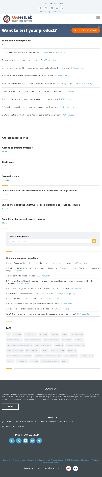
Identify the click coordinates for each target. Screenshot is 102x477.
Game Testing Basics (43, 345)
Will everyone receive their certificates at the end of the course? (34, 293)
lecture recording (32, 351)
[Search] (94, 241)
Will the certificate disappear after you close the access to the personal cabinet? (42, 314)
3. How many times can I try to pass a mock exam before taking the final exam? (43, 68)
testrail (64, 361)
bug (8, 335)
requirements (22, 361)
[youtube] (57, 8)
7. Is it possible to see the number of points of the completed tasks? (38, 99)
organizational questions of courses (48, 356)
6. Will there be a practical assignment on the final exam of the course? (39, 91)
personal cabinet (87, 356)
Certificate (8, 162)
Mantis (45, 351)
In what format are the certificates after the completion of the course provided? (40, 263)
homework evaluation (15, 351)
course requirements (32, 340)
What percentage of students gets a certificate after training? (33, 304)
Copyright (7, 460)
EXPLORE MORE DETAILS (86, 30)
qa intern (10, 361)
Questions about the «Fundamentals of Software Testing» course (39, 190)
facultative (78, 340)
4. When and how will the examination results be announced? (34, 76)
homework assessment (75, 345)
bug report (43, 335)
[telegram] (62, 8)
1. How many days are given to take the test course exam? (33, 52)
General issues (10, 176)
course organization (14, 340)
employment (66, 340)
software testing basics (50, 361)
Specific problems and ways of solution (24, 219)
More (10, 406)
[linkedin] (51, 8)
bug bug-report (30, 335)
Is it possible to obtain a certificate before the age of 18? (31, 309)
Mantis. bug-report (57, 351)
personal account (70, 356)
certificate (54, 335)
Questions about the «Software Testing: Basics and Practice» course (41, 204)
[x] (46, 8)
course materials (77, 335)
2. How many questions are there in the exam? (29, 60)
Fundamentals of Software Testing (19, 345)
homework (59, 345)
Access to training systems (17, 147)
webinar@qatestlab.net (52, 12)
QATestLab (31, 468)
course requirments (51, 340)
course (64, 335)
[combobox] (44, 3)
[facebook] (41, 8)
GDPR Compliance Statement (77, 460)
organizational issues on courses (19, 356)
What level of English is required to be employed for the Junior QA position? (39, 288)
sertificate (34, 361)
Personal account (56, 3)
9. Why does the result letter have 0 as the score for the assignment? (38, 115)
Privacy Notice (57, 460)
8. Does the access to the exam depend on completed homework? (38, 107)
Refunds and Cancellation (38, 460)
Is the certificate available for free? (22, 276)
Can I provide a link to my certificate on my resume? (29, 299)
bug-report (17, 335)
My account (72, 351)
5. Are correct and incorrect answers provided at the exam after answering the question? (47, 83)
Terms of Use (19, 460)
